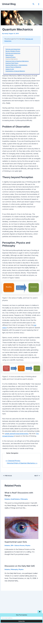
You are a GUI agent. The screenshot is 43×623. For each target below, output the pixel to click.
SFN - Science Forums (18, 545)
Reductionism (9, 55)
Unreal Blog (9, 3)
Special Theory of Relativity (13, 67)
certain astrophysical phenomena (16, 434)
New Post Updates (21, 615)
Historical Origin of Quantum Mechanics (17, 61)
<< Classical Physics (13, 461)
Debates (7, 499)
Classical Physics (10, 57)
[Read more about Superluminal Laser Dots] (21, 528)
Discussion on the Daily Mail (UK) (20, 566)
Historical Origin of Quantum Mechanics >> (22, 463)
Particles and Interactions (13, 49)
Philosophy (24, 499)
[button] (33, 4)
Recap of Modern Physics (13, 51)
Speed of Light (10, 69)
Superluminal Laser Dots (16, 542)
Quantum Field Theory (12, 63)
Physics (27, 545)
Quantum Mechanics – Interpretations (16, 65)
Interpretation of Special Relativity (15, 71)
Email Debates (15, 499)
